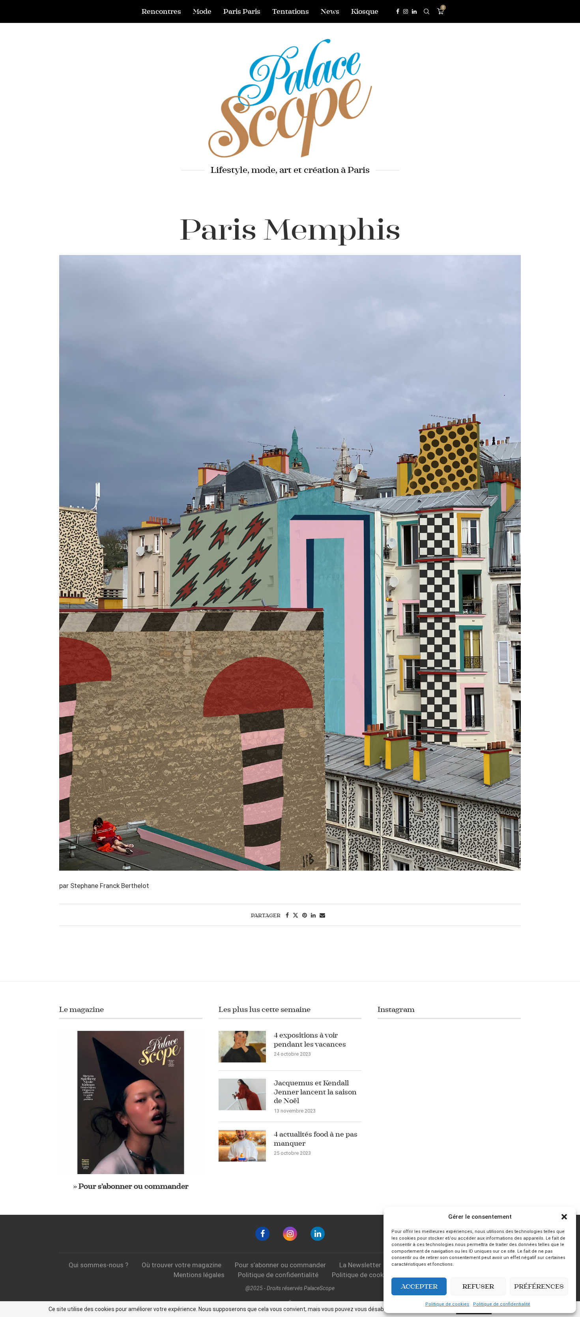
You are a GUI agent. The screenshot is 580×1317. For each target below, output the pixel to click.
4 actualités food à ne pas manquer (315, 1138)
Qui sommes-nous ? (98, 1265)
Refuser (478, 1286)
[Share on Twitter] (295, 915)
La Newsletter (360, 1265)
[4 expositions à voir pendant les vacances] (242, 1046)
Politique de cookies (447, 1304)
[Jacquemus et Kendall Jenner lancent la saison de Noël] (242, 1094)
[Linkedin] (414, 11)
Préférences (539, 1286)
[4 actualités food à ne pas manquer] (242, 1146)
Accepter (419, 1286)
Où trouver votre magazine (181, 1265)
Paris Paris (241, 11)
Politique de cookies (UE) (369, 1275)
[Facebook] (397, 11)
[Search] (426, 11)
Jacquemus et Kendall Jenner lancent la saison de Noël (315, 1092)
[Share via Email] (322, 915)
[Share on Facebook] (287, 915)
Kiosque (364, 11)
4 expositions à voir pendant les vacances (310, 1039)
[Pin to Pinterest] (304, 915)
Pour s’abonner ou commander (280, 1265)
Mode (202, 11)
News (330, 11)
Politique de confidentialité (501, 1304)
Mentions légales (199, 1275)
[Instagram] (405, 11)
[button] (564, 1217)
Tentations (290, 11)
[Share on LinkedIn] (313, 915)
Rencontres (161, 11)
